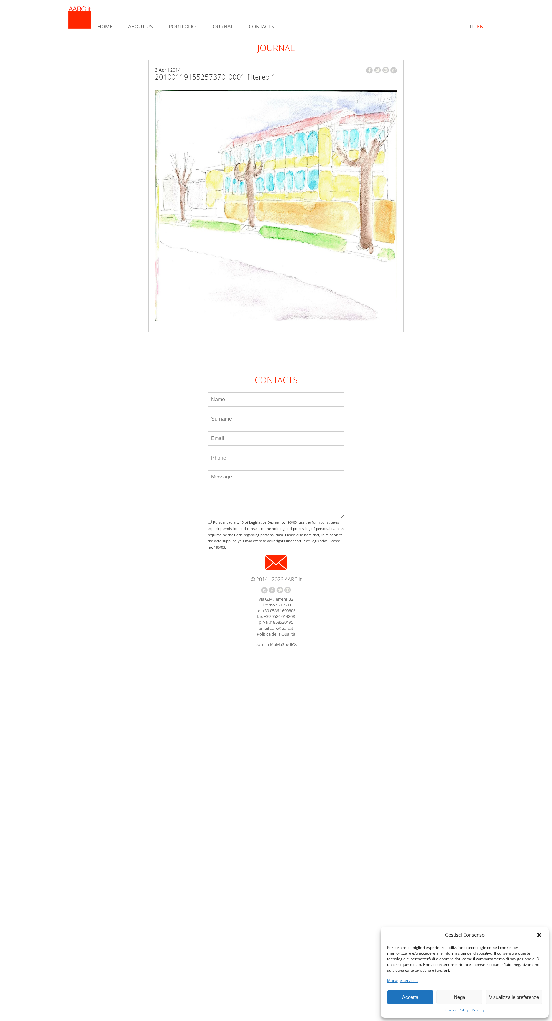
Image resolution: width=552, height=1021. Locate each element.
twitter (377, 70)
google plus (393, 70)
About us (140, 26)
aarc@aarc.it (281, 628)
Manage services (402, 980)
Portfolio (182, 26)
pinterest (385, 70)
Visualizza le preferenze (514, 997)
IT (472, 26)
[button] (539, 935)
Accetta (410, 997)
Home (104, 26)
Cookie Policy (457, 1010)
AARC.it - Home (79, 17)
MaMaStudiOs (283, 644)
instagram (264, 590)
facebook (369, 70)
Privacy (478, 1010)
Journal (222, 26)
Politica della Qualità (276, 634)
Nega (459, 997)
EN (480, 26)
